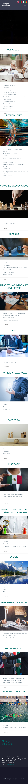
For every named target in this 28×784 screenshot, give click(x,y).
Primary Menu (25, 5)
